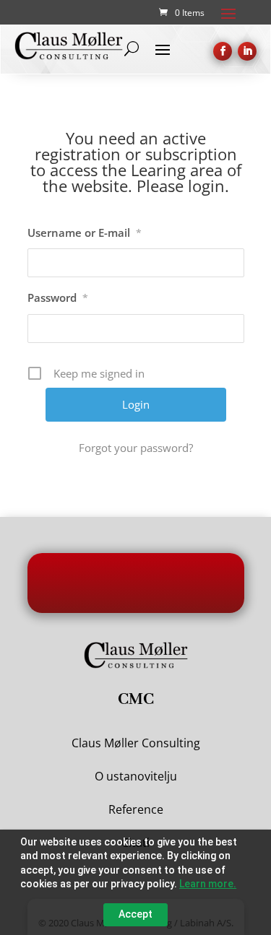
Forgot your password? (136, 447)
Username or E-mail (84, 232)
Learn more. (207, 884)
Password (57, 297)
